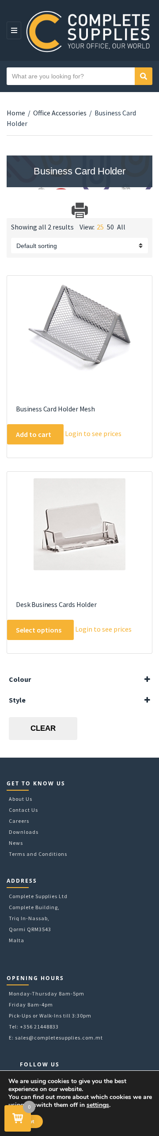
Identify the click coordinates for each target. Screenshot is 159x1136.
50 (110, 226)
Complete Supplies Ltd (38, 896)
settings (98, 1105)
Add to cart (33, 434)
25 (100, 226)
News (16, 843)
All (121, 226)
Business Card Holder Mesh (55, 408)
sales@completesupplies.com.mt (59, 1037)
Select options (38, 629)
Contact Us (23, 810)
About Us (20, 799)
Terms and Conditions (38, 854)
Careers (19, 821)
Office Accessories (60, 112)
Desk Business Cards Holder (56, 604)
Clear (43, 728)
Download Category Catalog (14, 210)
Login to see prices (93, 433)
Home (16, 112)
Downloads (23, 832)
